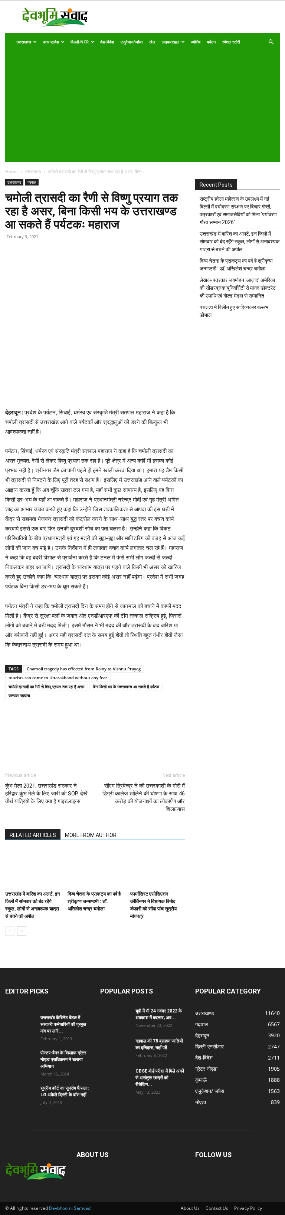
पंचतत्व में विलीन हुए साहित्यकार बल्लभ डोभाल (234, 311)
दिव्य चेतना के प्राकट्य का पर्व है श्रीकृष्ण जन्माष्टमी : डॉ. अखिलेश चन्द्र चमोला (94, 901)
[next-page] (21, 931)
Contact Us (217, 1208)
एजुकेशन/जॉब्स (131, 42)
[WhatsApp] (63, 266)
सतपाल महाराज (19, 695)
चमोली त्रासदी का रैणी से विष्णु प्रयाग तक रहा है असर (47, 686)
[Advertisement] (137, 106)
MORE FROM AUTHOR (91, 835)
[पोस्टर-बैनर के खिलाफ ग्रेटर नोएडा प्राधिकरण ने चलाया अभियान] (20, 1060)
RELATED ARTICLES (33, 835)
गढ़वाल (31, 182)
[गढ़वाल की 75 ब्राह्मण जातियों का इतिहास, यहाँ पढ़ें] (115, 1048)
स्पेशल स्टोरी (231, 42)
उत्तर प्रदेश (51, 42)
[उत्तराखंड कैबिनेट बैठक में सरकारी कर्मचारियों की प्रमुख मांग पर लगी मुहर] (20, 1024)
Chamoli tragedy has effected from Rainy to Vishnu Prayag (84, 668)
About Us (190, 1208)
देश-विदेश (107, 42)
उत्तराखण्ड (23, 42)
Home (11, 171)
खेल (152, 42)
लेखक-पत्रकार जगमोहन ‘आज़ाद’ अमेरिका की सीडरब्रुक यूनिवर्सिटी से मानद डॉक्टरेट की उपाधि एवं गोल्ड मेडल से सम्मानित (238, 288)
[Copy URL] (12, 266)
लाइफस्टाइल (170, 42)
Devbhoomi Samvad (70, 1208)
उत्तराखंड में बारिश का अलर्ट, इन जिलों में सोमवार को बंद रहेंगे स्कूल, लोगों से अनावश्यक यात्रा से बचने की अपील (239, 241)
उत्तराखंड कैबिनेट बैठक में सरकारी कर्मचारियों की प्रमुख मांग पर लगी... (63, 1024)
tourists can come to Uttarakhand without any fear (58, 677)
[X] (46, 266)
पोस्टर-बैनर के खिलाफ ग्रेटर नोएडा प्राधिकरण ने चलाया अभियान (63, 1059)
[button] (271, 42)
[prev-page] (9, 931)
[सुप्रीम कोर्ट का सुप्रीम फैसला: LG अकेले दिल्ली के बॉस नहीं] (20, 1095)
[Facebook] (29, 266)
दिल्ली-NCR (80, 42)
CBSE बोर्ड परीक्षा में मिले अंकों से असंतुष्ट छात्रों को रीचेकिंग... (159, 1077)
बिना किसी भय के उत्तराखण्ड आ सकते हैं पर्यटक (126, 686)
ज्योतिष (195, 42)
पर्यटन (211, 42)
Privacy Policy (248, 1208)
